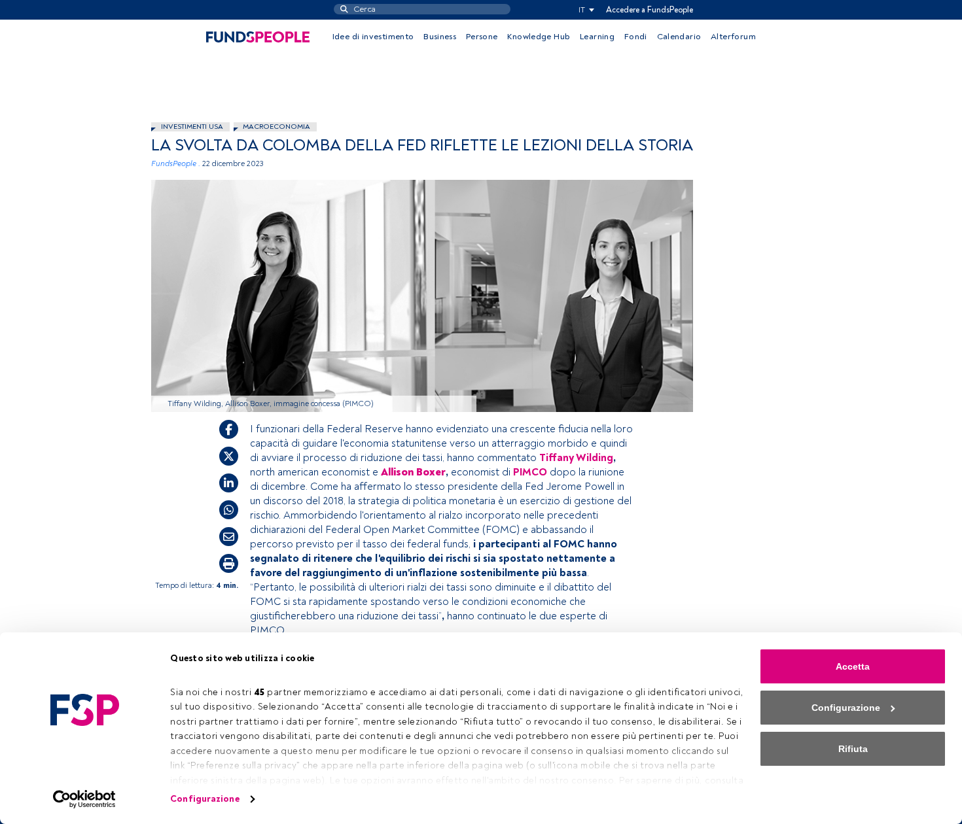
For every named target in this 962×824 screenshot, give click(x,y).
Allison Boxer (413, 472)
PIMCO (530, 472)
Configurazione (204, 798)
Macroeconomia (276, 126)
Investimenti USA (192, 126)
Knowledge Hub (538, 36)
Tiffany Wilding (576, 457)
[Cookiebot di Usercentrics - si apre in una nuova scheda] (84, 799)
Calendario (679, 36)
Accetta (853, 666)
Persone (482, 36)
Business (439, 36)
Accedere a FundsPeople (649, 10)
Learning (597, 36)
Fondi (635, 36)
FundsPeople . (175, 164)
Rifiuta (853, 749)
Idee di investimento (373, 36)
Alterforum (733, 36)
